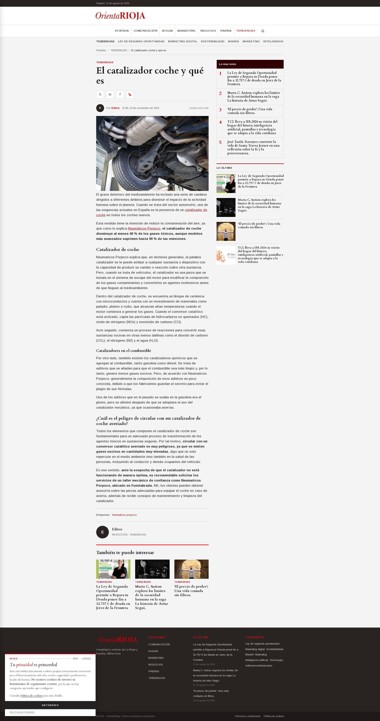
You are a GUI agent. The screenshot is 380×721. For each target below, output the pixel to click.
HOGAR (167, 31)
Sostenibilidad (213, 41)
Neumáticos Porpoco (144, 228)
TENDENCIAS (245, 31)
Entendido (50, 705)
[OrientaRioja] (120, 15)
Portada (122, 31)
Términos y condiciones (247, 716)
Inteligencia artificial (281, 41)
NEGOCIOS (208, 31)
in (110, 94)
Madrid (233, 41)
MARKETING (187, 31)
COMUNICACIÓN (146, 31)
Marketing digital (182, 41)
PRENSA (226, 31)
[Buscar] (262, 31)
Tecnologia (276, 660)
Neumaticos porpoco (124, 514)
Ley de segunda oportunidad (141, 41)
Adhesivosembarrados (258, 665)
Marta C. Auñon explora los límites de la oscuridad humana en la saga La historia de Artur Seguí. (215, 675)
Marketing (251, 41)
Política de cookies (274, 716)
